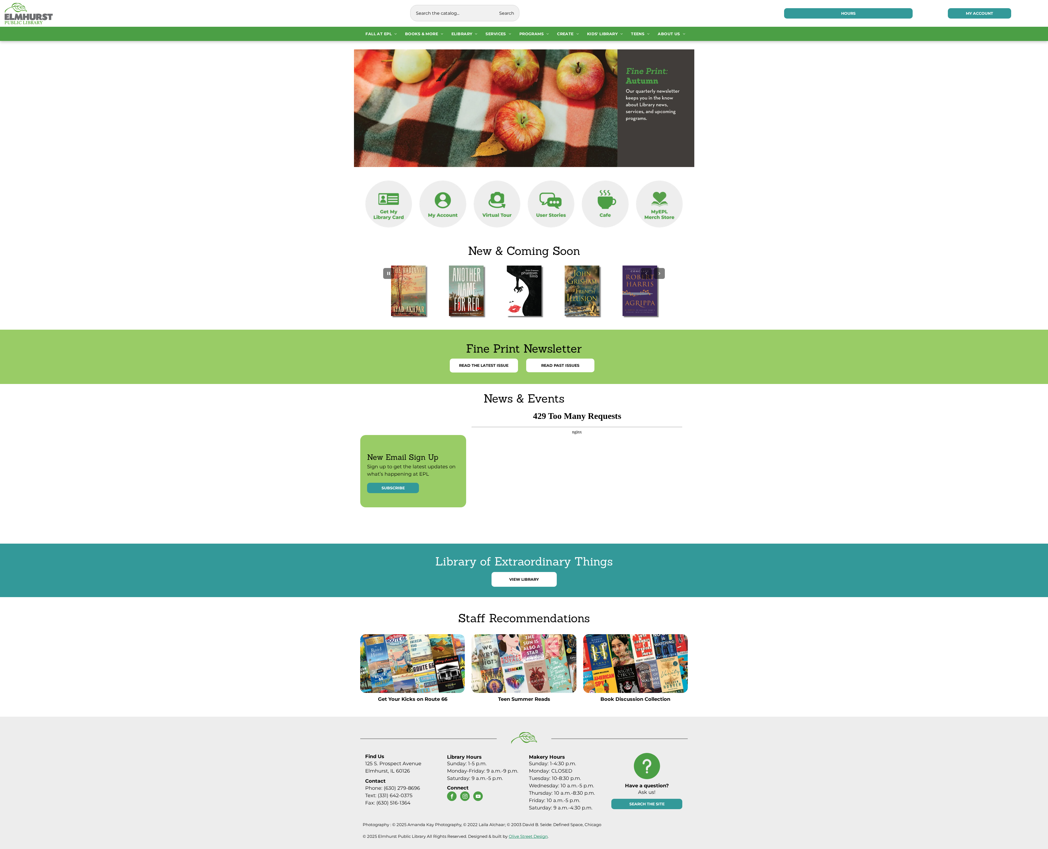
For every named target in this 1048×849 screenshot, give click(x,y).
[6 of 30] (408, 291)
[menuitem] (381, 33)
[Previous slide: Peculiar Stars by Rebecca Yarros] (646, 273)
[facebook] (452, 796)
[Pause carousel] (388, 273)
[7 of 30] (466, 291)
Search (506, 13)
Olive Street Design (528, 836)
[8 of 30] (524, 291)
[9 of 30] (582, 291)
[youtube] (478, 796)
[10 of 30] (640, 291)
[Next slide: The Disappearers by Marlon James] (659, 273)
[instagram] (465, 796)
